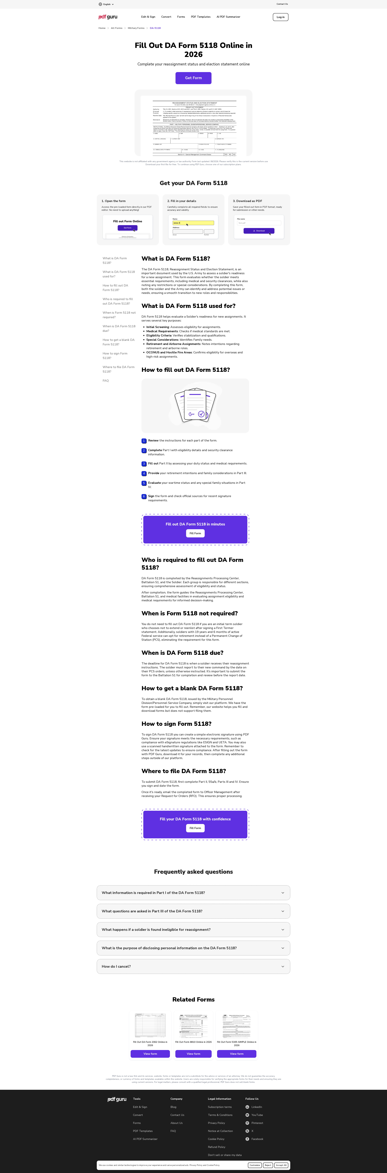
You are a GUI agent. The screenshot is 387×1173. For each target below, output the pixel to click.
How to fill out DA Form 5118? (115, 287)
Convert (166, 17)
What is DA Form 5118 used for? (119, 274)
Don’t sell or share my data (225, 1155)
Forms (181, 17)
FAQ (106, 381)
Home (102, 28)
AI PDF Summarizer (228, 17)
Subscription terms (220, 1107)
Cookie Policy (213, 1165)
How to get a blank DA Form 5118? (119, 342)
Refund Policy (216, 1147)
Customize (255, 1165)
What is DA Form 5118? (115, 260)
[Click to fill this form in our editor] (193, 124)
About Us (177, 1123)
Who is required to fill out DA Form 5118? (118, 301)
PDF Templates (201, 17)
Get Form (193, 78)
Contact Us (282, 4)
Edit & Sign (148, 17)
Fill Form (195, 533)
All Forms (116, 28)
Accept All (281, 1165)
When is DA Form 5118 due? (119, 328)
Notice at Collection (220, 1131)
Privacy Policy (196, 1165)
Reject (268, 1165)
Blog (173, 1107)
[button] (106, 4)
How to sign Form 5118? (115, 355)
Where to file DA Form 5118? (119, 369)
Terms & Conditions (220, 1115)
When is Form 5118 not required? (119, 315)
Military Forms (136, 28)
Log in (281, 17)
